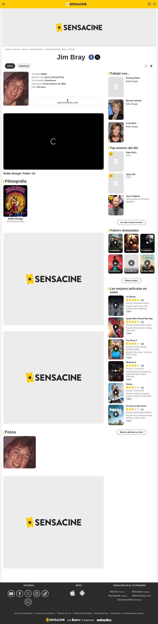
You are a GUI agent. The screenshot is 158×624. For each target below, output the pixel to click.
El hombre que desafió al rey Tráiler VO (132, 271)
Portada (8, 49)
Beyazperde (114, 595)
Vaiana (129, 384)
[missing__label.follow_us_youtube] (12, 593)
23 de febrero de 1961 (54, 84)
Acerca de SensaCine (23, 613)
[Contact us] (29, 602)
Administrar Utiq (101, 613)
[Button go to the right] (151, 66)
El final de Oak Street (136, 406)
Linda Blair (131, 123)
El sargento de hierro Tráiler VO (148, 250)
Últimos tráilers (131, 281)
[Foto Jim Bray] (19, 452)
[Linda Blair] (116, 132)
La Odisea (130, 297)
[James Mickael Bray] (16, 89)
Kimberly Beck (133, 78)
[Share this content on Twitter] (97, 57)
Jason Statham (133, 196)
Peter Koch (131, 152)
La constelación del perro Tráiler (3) (116, 250)
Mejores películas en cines (131, 432)
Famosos (16, 49)
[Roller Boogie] (15, 201)
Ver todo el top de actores (131, 222)
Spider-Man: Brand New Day (139, 318)
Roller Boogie (15, 218)
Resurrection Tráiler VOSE (116, 271)
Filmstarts (137, 591)
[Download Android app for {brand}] (83, 593)
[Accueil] (76, 4)
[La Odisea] (116, 306)
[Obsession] (116, 371)
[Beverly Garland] (116, 109)
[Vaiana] (116, 393)
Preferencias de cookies (134, 613)
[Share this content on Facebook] (91, 57)
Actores (25, 49)
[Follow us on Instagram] (37, 593)
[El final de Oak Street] (116, 415)
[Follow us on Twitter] (29, 593)
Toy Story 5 (131, 340)
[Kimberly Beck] (116, 87)
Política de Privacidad (82, 613)
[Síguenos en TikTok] (46, 593)
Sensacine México (126, 599)
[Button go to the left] (146, 66)
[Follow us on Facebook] (20, 593)
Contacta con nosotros (44, 613)
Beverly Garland (133, 100)
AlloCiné (114, 591)
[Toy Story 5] (116, 349)
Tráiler (128, 311)
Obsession (131, 362)
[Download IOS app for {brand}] (74, 593)
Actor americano (36, 49)
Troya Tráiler (131, 250)
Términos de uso (64, 613)
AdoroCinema (139, 595)
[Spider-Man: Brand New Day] (116, 327)
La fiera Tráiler (147, 271)
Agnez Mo (130, 174)
